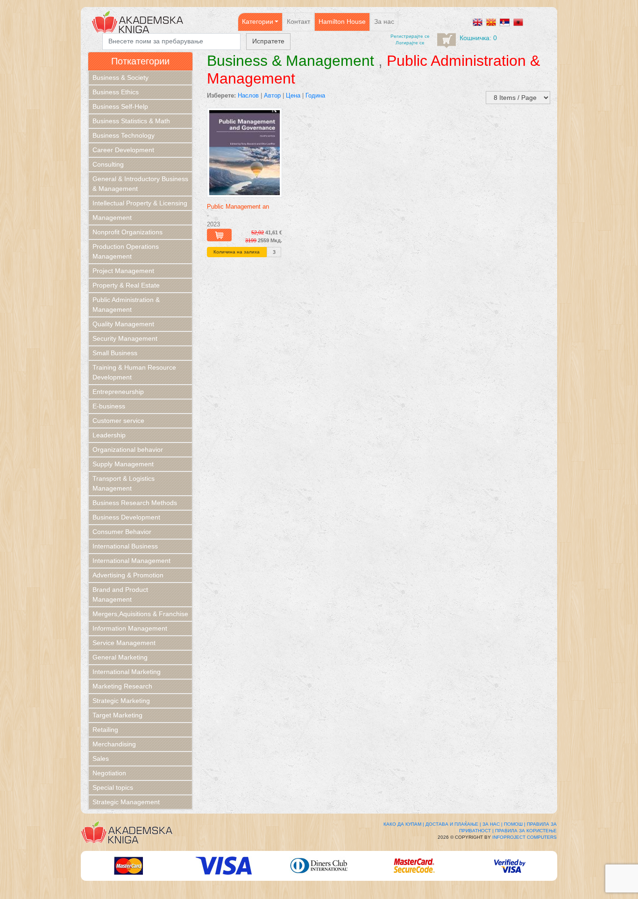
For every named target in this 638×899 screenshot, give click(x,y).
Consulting (108, 164)
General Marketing (120, 657)
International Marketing (126, 671)
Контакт (298, 21)
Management (112, 217)
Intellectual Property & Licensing (139, 203)
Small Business (114, 353)
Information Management (129, 628)
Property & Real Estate (126, 285)
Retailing (105, 729)
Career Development (123, 150)
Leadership (109, 435)
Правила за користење (526, 830)
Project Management (123, 270)
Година (315, 95)
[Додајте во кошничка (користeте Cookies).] (219, 235)
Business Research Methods (134, 502)
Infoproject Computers (524, 837)
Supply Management (123, 464)
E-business (108, 406)
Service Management (124, 642)
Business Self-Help (120, 106)
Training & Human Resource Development (134, 372)
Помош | (514, 824)
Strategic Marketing (121, 700)
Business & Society (120, 77)
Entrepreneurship (118, 391)
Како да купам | (403, 824)
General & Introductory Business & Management (140, 183)
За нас (384, 21)
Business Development (126, 517)
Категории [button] (257, 21)
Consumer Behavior (121, 531)
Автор (272, 95)
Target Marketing (117, 715)
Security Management (124, 338)
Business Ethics (115, 92)
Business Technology (123, 135)
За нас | (492, 824)
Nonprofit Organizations (127, 232)
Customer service (118, 420)
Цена (293, 95)
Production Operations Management (125, 251)
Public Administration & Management (126, 304)
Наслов (248, 95)
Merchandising (114, 744)
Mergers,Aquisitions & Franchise (140, 614)
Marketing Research (122, 686)
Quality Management (123, 324)
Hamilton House (342, 21)
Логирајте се (410, 42)
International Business (125, 546)
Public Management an (238, 206)
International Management (131, 560)
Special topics (112, 787)
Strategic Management (126, 802)
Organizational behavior (127, 449)
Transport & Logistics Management (123, 483)
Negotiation (109, 773)
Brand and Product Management (120, 594)
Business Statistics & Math (131, 121)
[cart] (446, 40)
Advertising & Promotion (127, 575)
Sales (100, 758)
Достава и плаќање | (453, 824)
